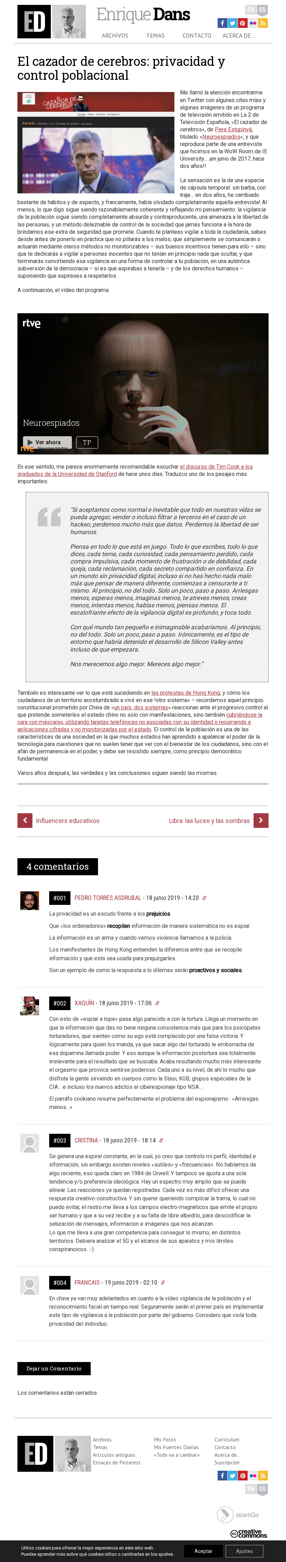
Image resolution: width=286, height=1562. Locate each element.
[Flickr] (253, 23)
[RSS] (263, 23)
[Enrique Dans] (51, 21)
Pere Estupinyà (233, 129)
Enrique (142, 13)
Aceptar (203, 1551)
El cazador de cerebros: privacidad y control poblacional (121, 68)
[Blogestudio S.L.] (237, 1514)
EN (251, 9)
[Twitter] (233, 23)
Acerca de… (239, 35)
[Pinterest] (243, 23)
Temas (155, 35)
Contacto (197, 35)
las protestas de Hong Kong (185, 693)
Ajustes (244, 1551)
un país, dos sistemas (141, 707)
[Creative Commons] (249, 1532)
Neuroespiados (221, 136)
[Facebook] (222, 23)
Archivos (115, 35)
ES (262, 9)
